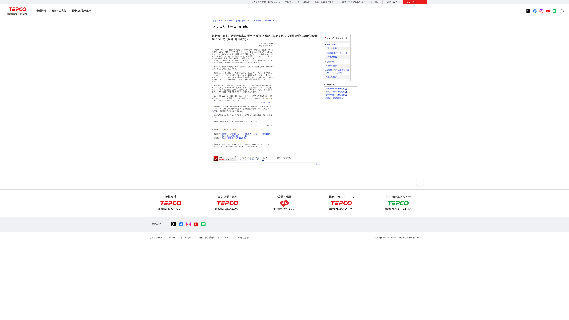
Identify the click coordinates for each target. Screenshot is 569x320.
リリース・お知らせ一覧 (236, 21)
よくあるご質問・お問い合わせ (265, 2)
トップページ (218, 21)
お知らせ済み (266, 102)
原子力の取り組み (81, 10)
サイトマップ (156, 237)
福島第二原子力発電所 (335, 92)
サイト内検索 (562, 11)
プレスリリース (256, 21)
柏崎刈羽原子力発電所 (335, 95)
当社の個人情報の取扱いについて (214, 237)
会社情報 (41, 10)
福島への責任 (59, 10)
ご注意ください (243, 237)
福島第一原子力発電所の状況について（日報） (337, 71)
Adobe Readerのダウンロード (250, 160)
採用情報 (374, 2)
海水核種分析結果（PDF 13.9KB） (235, 136)
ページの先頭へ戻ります (420, 182)
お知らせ (330, 61)
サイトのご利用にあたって (180, 237)
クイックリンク (413, 2)
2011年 (268, 21)
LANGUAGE (391, 2)
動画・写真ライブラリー (326, 2)
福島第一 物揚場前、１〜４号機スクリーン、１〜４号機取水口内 (246, 134)
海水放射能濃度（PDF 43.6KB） (234, 138)
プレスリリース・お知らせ (297, 2)
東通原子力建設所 (333, 98)
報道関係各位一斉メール (336, 53)
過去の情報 (332, 48)
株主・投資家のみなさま (353, 2)
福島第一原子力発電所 (335, 88)
